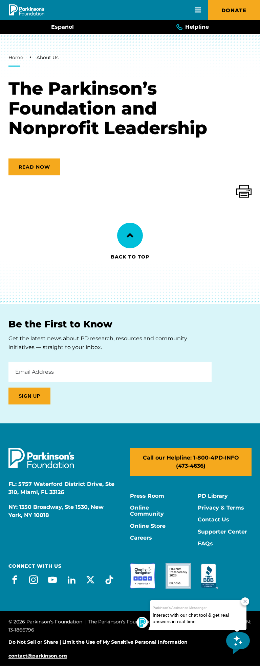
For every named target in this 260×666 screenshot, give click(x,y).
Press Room (147, 496)
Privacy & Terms (221, 508)
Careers (141, 538)
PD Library (213, 496)
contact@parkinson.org (37, 656)
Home (15, 57)
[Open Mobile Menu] (198, 10)
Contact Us (213, 520)
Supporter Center (222, 532)
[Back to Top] (130, 235)
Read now (34, 167)
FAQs (205, 544)
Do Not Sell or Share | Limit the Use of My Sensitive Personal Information (98, 642)
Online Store (148, 526)
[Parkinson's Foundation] (26, 10)
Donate (233, 10)
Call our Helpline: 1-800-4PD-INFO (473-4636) (191, 461)
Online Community (147, 511)
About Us (48, 57)
